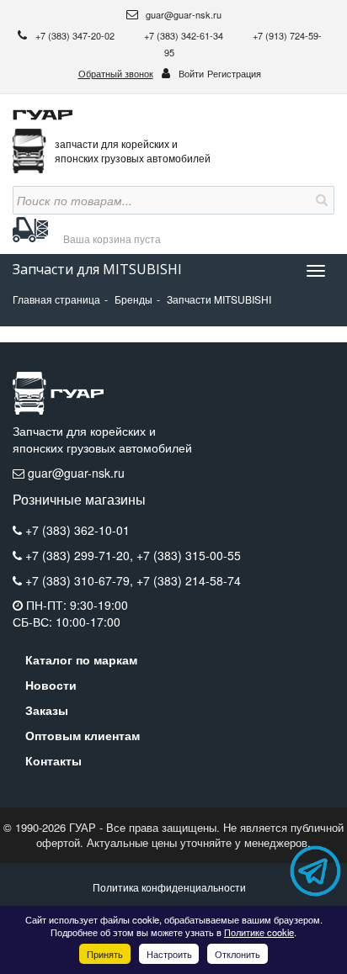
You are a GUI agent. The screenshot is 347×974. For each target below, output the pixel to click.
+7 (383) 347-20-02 (76, 35)
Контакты (53, 760)
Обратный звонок (115, 73)
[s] (320, 200)
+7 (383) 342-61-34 (185, 35)
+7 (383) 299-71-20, (80, 555)
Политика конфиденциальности (169, 887)
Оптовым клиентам (82, 735)
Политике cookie (259, 932)
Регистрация (234, 73)
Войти (191, 73)
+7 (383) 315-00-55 (188, 555)
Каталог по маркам (81, 659)
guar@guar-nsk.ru (182, 14)
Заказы (46, 709)
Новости (51, 684)
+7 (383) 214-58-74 (188, 580)
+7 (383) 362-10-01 (77, 529)
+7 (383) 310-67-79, (80, 580)
